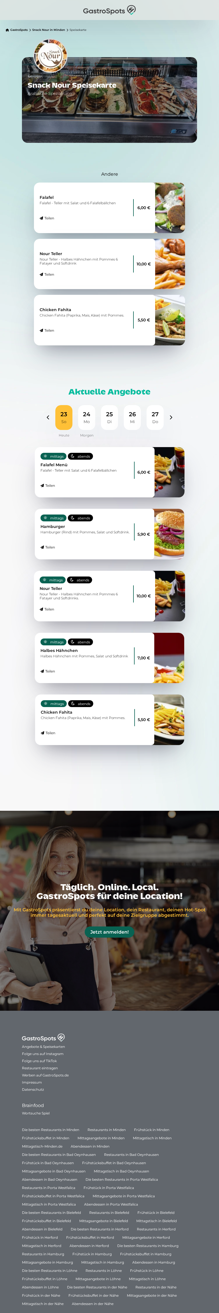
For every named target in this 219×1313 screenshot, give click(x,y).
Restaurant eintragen (40, 1068)
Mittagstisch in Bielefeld (156, 1221)
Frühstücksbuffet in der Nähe (93, 1295)
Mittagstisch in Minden (152, 1138)
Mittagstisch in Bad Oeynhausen (121, 1171)
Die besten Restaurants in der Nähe (97, 1287)
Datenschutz (33, 1089)
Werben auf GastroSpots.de (45, 1075)
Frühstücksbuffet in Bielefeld (46, 1221)
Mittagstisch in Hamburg (102, 1262)
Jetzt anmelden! (109, 932)
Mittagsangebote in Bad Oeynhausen (54, 1171)
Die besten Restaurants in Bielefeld (51, 1212)
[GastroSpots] (109, 10)
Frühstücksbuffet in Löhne (44, 1279)
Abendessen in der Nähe (92, 1304)
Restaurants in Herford (156, 1229)
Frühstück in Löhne (146, 1270)
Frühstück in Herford (40, 1237)
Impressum (32, 1082)
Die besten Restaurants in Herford (100, 1229)
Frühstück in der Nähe (41, 1295)
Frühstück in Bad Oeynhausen (48, 1163)
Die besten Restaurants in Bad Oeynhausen (59, 1154)
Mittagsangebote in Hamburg (47, 1262)
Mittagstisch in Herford (41, 1246)
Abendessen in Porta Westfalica (111, 1204)
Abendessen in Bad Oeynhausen (49, 1179)
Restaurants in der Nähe (156, 1287)
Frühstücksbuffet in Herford (90, 1237)
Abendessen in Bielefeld (42, 1229)
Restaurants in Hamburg (43, 1254)
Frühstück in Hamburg (92, 1254)
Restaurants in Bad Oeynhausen (131, 1154)
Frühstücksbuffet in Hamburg (145, 1254)
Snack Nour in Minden (48, 30)
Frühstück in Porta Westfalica (109, 1188)
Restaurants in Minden (107, 1130)
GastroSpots (19, 30)
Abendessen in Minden (90, 1146)
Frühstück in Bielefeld (156, 1212)
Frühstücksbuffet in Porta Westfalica (53, 1196)
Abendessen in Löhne (40, 1287)
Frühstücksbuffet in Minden (45, 1138)
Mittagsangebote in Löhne (98, 1279)
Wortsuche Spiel (36, 1113)
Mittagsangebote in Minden (101, 1138)
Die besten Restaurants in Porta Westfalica (122, 1179)
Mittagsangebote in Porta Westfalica (124, 1196)
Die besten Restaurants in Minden (50, 1130)
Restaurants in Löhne (104, 1270)
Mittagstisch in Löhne (147, 1279)
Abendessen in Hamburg (153, 1262)
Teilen (49, 218)
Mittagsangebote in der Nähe (152, 1295)
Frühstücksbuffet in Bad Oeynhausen (114, 1163)
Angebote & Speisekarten (43, 1046)
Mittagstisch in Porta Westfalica (49, 1204)
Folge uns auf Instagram (43, 1054)
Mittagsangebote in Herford (146, 1237)
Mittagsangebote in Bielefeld (103, 1221)
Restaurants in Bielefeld (109, 1212)
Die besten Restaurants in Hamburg (148, 1246)
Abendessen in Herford (89, 1246)
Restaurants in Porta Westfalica (48, 1188)
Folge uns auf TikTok (39, 1061)
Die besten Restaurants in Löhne (49, 1270)
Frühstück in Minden (151, 1130)
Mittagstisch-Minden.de (42, 1146)
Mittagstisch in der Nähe (43, 1304)
